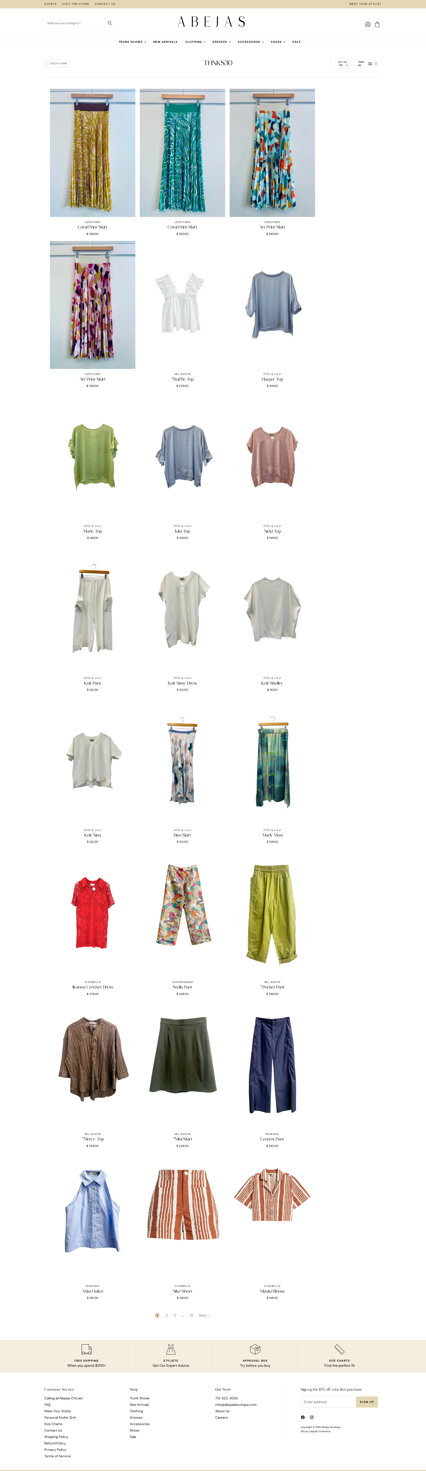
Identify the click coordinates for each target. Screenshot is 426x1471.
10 (191, 1315)
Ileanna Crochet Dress (93, 987)
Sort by (342, 62)
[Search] (110, 24)
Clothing (194, 42)
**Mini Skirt (182, 1139)
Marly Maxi (272, 835)
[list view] (376, 63)
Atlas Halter (93, 1291)
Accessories (249, 42)
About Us (222, 1411)
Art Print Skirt (272, 227)
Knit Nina (92, 835)
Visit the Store (75, 4)
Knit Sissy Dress (182, 683)
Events (50, 4)
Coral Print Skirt (93, 227)
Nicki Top (272, 531)
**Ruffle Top (182, 379)
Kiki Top (182, 531)
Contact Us (105, 4)
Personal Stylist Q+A (60, 1417)
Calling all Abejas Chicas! (63, 1398)
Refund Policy (55, 1443)
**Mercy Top (93, 1139)
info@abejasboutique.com (235, 1404)
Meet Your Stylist (365, 4)
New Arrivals (165, 42)
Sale (296, 42)
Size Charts (53, 1424)
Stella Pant (182, 987)
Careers (221, 1417)
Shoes (277, 42)
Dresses (220, 42)
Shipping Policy (56, 1437)
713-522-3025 (226, 1398)
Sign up (367, 1402)
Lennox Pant (272, 1139)
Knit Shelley (272, 683)
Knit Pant (92, 683)
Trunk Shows (131, 42)
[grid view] (370, 63)
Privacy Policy (55, 1449)
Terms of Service (57, 1456)
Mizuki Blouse (272, 1291)
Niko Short (183, 1291)
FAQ (47, 1404)
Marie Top (92, 531)
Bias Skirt (182, 835)
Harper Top (272, 379)
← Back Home (57, 63)
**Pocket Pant (272, 987)
